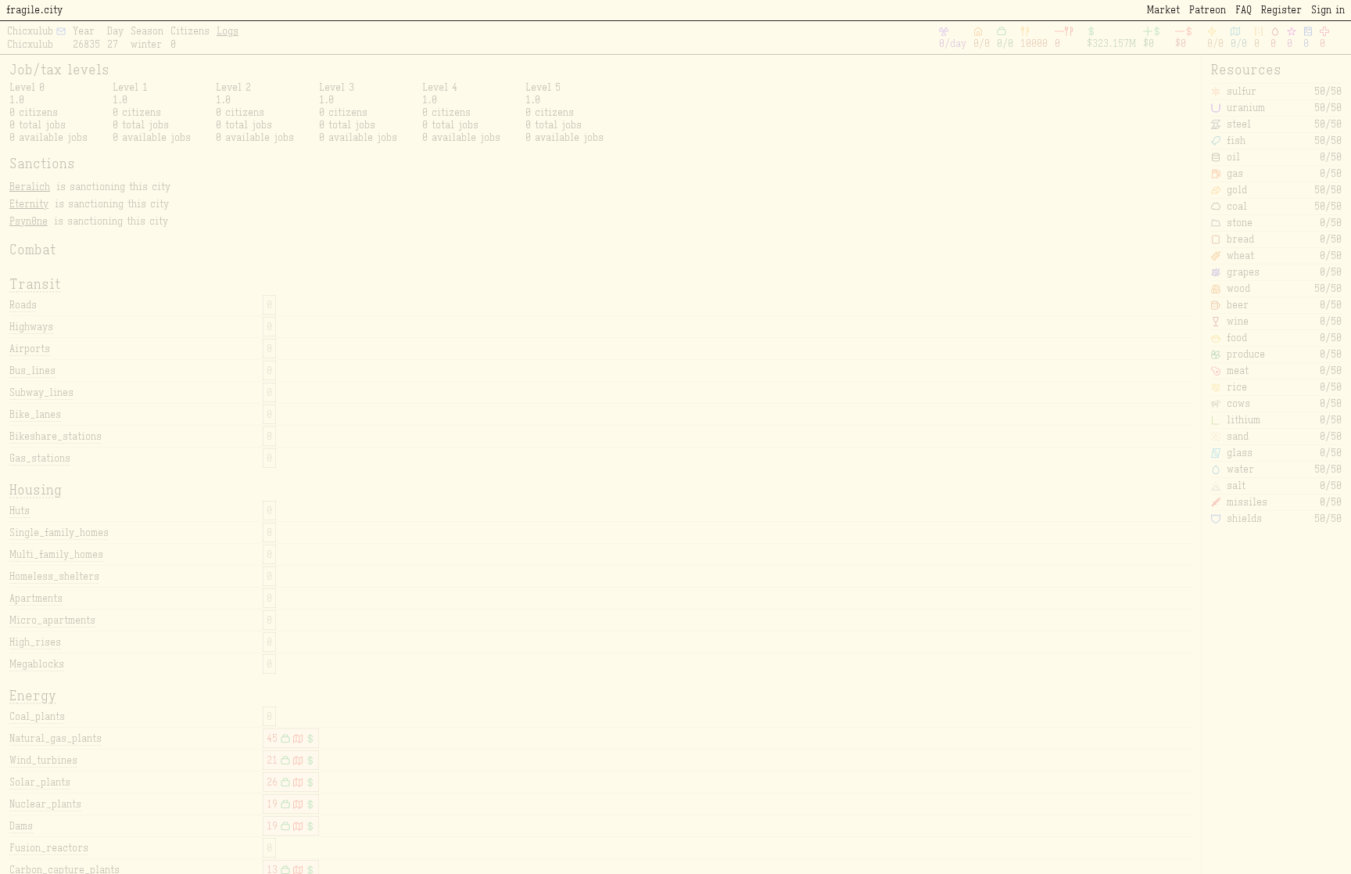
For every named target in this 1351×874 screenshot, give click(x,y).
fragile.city (34, 10)
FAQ (1243, 10)
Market (1163, 10)
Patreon (1207, 10)
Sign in (1328, 10)
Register (1281, 10)
